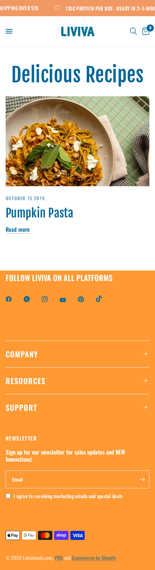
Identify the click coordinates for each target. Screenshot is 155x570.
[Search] (133, 31)
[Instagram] (50, 299)
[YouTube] (68, 300)
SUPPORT (21, 407)
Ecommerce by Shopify (94, 557)
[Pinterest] (86, 299)
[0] (144, 31)
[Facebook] (14, 299)
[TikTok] (104, 298)
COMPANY (22, 354)
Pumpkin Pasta (39, 213)
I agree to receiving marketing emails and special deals (68, 496)
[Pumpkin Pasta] (77, 141)
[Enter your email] (141, 479)
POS (59, 557)
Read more (18, 229)
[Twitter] (32, 299)
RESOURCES (26, 380)
